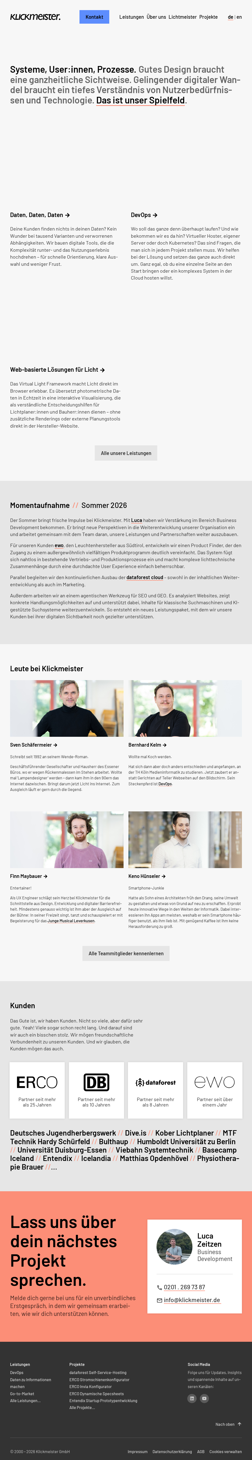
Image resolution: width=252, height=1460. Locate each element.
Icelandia (96, 1158)
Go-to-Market (22, 1393)
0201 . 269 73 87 (184, 1287)
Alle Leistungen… (25, 1400)
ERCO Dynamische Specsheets (96, 1393)
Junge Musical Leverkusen (70, 920)
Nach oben (229, 1424)
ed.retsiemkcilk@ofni (192, 1299)
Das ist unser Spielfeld (140, 99)
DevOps (165, 783)
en (239, 17)
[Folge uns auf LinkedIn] (191, 1398)
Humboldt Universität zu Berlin (186, 1141)
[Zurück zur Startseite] (35, 17)
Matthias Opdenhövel (154, 1158)
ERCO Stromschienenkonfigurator (99, 1379)
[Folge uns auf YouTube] (204, 1398)
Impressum (138, 1451)
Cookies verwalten (225, 1451)
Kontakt (94, 17)
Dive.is (135, 1132)
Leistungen (131, 17)
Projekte (208, 17)
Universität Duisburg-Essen (62, 1149)
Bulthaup (113, 1141)
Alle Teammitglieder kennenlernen (126, 953)
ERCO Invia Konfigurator (90, 1386)
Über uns (156, 17)
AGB (201, 1451)
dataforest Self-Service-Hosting (97, 1372)
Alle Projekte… (82, 1407)
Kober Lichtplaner (184, 1132)
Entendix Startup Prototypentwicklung (103, 1400)
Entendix (57, 1158)
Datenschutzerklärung (172, 1451)
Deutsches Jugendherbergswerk (63, 1132)
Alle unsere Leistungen (126, 453)
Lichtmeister (183, 17)
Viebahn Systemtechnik (154, 1149)
